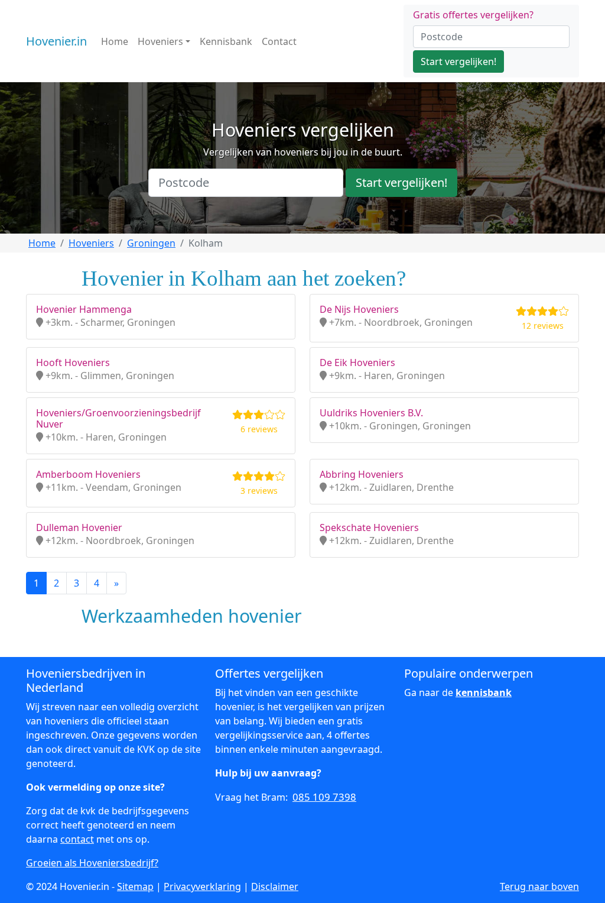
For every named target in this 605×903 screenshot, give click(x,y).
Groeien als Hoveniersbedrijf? (92, 862)
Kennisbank (226, 41)
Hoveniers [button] (160, 41)
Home (114, 41)
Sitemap (135, 886)
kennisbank (484, 692)
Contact (279, 41)
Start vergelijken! (458, 61)
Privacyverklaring (202, 886)
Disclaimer (274, 886)
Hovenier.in (56, 41)
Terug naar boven (539, 886)
